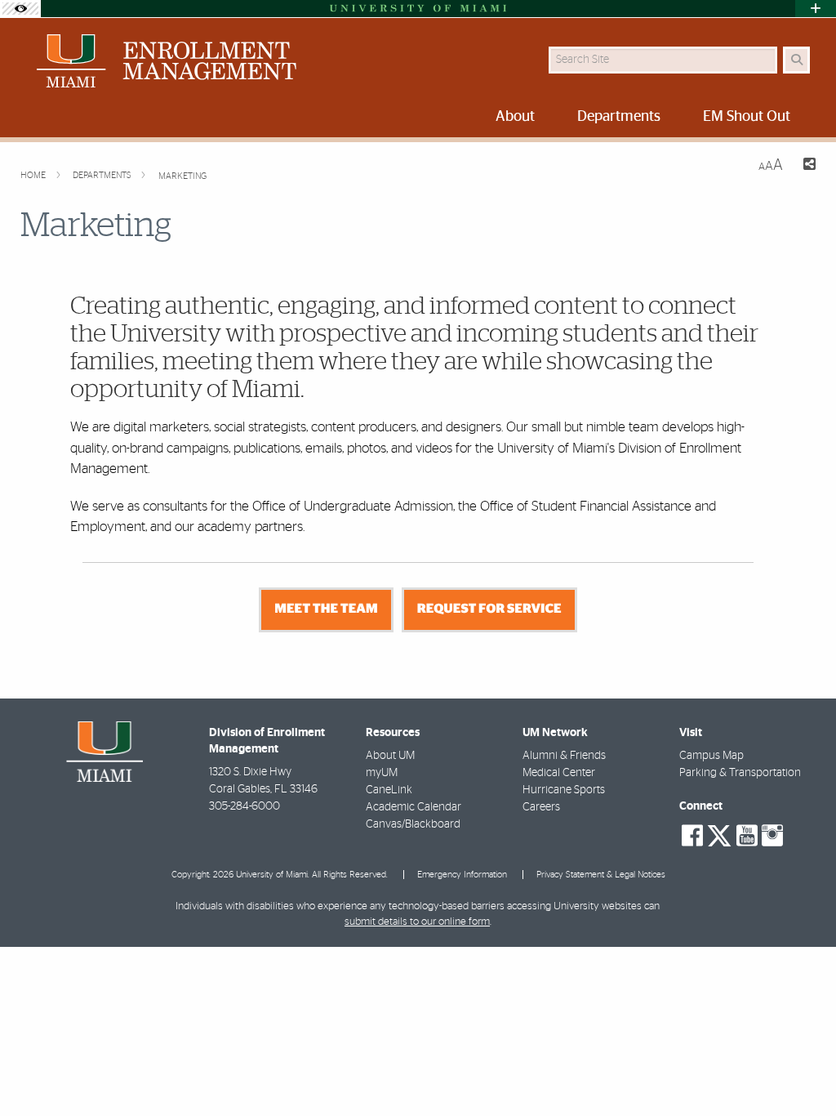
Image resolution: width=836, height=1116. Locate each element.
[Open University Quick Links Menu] (815, 8)
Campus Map (711, 755)
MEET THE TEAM (325, 609)
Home (34, 175)
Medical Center (558, 773)
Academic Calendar (413, 807)
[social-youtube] (747, 835)
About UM (390, 755)
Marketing (182, 176)
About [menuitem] (515, 116)
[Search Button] (796, 60)
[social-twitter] (719, 834)
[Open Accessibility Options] (20, 8)
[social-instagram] (772, 835)
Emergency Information (462, 874)
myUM (382, 773)
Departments (103, 175)
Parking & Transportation (740, 773)
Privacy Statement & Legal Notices (600, 874)
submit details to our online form (417, 922)
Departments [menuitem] (618, 116)
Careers (541, 807)
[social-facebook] (692, 835)
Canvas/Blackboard (413, 824)
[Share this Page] (806, 166)
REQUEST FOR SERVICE (489, 609)
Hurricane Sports (563, 790)
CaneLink (389, 790)
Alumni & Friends (564, 755)
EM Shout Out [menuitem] (746, 116)
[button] (800, 1070)
